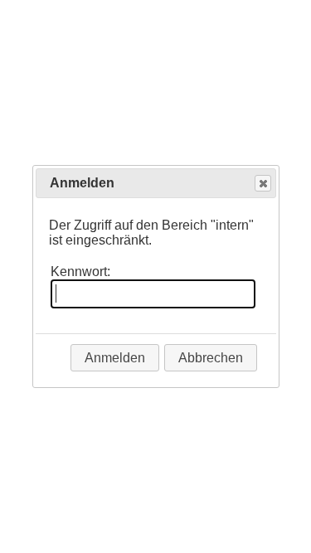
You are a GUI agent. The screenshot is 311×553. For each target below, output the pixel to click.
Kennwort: (80, 271)
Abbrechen (210, 358)
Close (263, 183)
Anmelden (115, 358)
